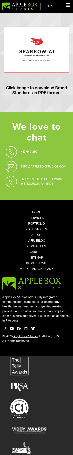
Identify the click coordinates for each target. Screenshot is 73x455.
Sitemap (36, 258)
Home (36, 212)
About (36, 235)
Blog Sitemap (36, 263)
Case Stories (36, 229)
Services (37, 218)
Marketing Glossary (36, 269)
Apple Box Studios (25, 336)
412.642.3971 (29, 152)
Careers (36, 252)
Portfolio (36, 224)
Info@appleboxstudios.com (43, 166)
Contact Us (36, 246)
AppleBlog (36, 241)
